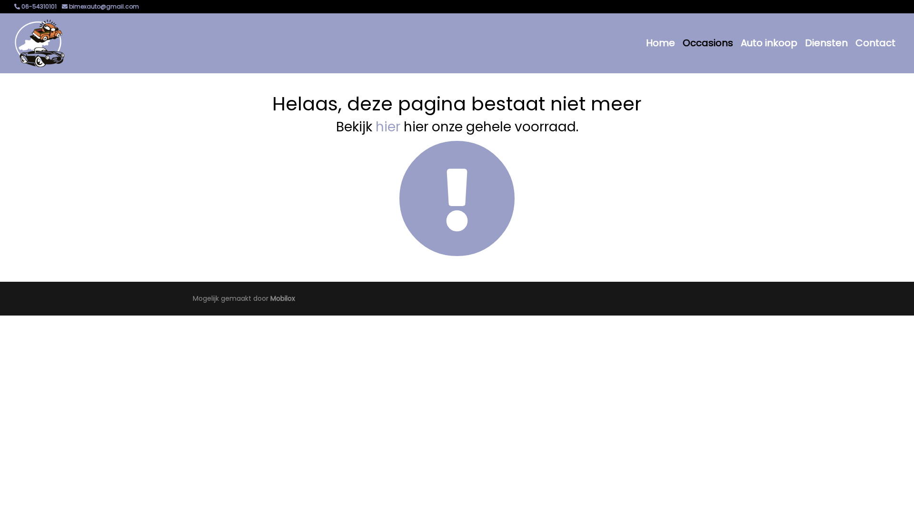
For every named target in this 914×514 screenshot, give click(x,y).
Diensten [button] (826, 42)
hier (388, 127)
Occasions (708, 42)
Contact (875, 42)
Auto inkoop (769, 42)
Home (660, 42)
